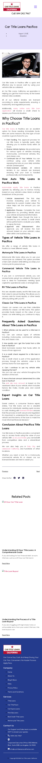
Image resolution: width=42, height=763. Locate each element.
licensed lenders (26, 410)
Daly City (31, 446)
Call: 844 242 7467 (21, 13)
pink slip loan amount (15, 383)
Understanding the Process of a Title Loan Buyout (18, 620)
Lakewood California (10, 449)
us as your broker (19, 438)
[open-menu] (35, 7)
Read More (6, 563)
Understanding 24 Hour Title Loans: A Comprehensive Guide (19, 551)
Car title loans (8, 129)
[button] (14, 478)
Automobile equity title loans (15, 187)
